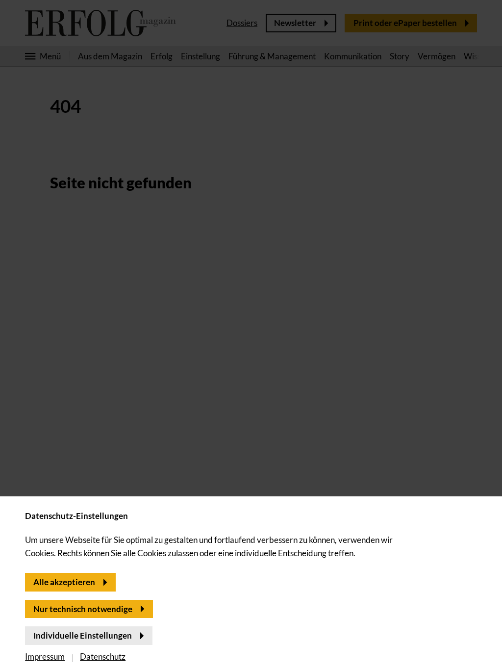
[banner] (251, 335)
